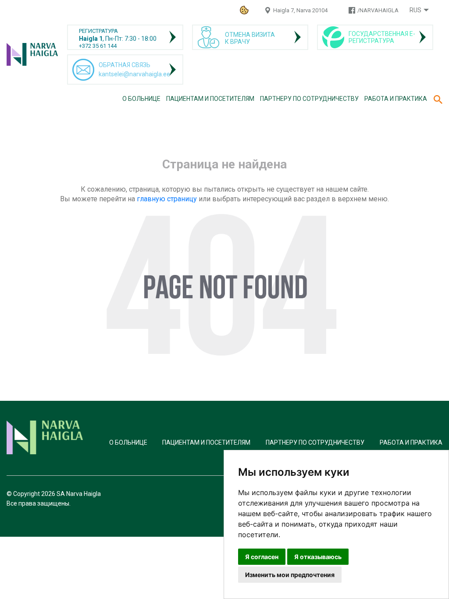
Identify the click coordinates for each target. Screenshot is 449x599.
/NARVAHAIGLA (378, 10)
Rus (415, 10)
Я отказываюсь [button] (318, 556)
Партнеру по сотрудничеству (309, 98)
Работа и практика (395, 98)
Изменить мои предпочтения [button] (290, 574)
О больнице (141, 98)
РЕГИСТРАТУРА (98, 31)
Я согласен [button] (261, 556)
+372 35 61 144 (98, 46)
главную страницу (167, 199)
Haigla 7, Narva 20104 (300, 10)
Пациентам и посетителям (210, 98)
